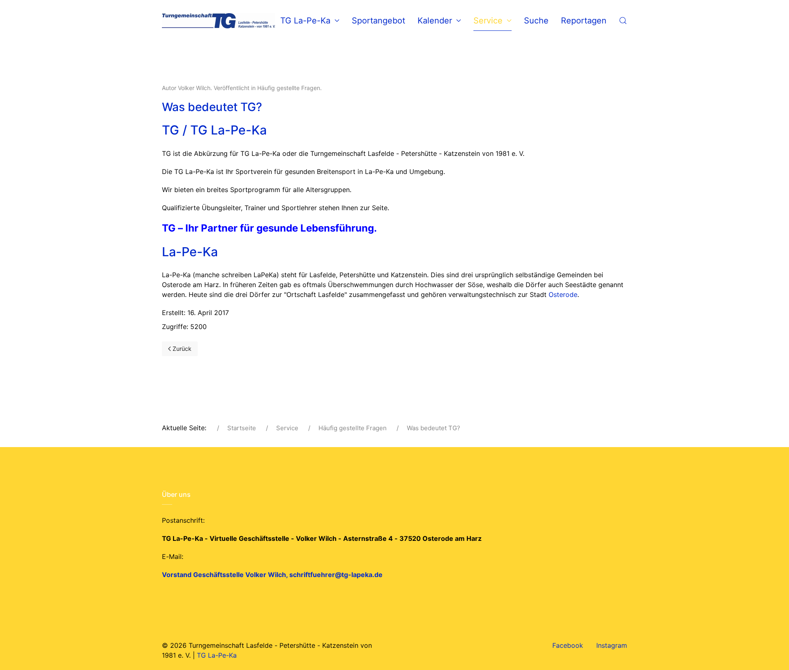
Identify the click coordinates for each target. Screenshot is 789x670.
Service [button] (488, 21)
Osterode (563, 294)
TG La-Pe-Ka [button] (305, 21)
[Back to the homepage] (218, 20)
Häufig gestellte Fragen (288, 87)
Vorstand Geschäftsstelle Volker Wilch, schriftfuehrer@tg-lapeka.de (272, 574)
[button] (623, 20)
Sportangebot (378, 21)
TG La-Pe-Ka (217, 655)
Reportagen (584, 21)
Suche (536, 21)
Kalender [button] (435, 21)
